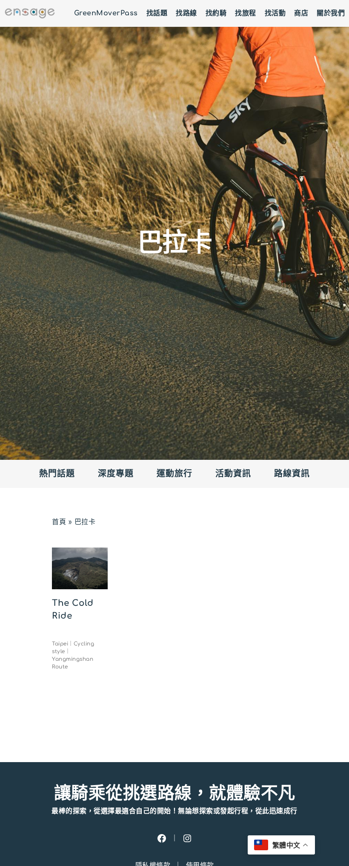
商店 (301, 13)
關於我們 (331, 13)
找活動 (275, 13)
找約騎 (216, 13)
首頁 (59, 522)
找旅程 (245, 13)
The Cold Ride (72, 609)
